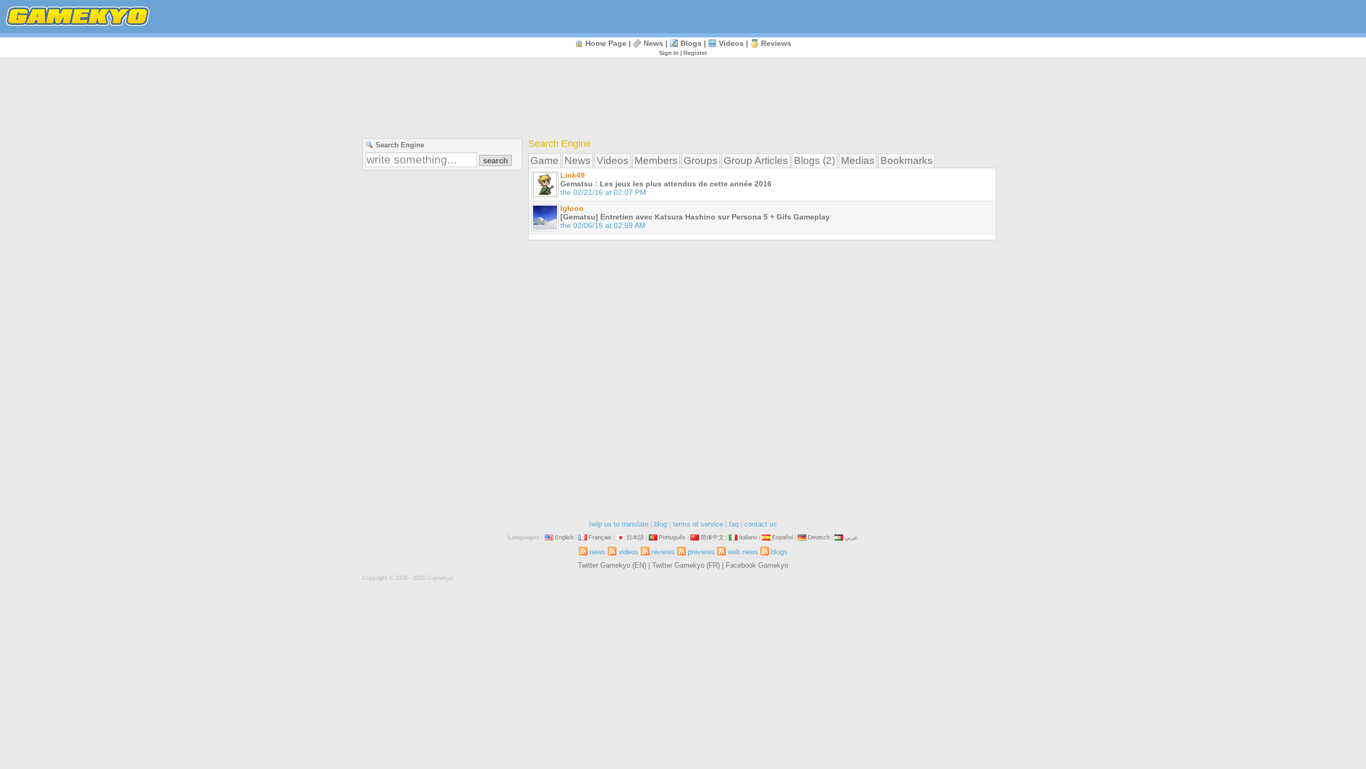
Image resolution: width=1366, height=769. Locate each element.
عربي (851, 537)
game (544, 160)
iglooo (572, 208)
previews (701, 552)
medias (858, 160)
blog (660, 524)
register (695, 53)
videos (731, 43)
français (600, 537)
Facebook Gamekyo (757, 565)
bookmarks (906, 160)
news (653, 43)
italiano (748, 537)
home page (605, 43)
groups (701, 160)
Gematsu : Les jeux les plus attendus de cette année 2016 (666, 183)
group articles (756, 160)
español (782, 537)
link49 (572, 175)
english (564, 537)
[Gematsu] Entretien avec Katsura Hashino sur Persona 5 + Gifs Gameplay (695, 217)
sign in (669, 53)
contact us (760, 524)
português (672, 537)
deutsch (819, 537)
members (656, 160)
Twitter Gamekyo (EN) (612, 565)
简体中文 (712, 537)
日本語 (635, 537)
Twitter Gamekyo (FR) (686, 565)
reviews (776, 43)
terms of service (698, 524)
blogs (691, 43)
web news (743, 552)
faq (733, 524)
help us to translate (618, 524)
